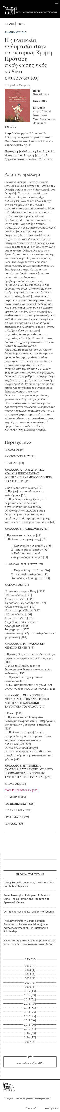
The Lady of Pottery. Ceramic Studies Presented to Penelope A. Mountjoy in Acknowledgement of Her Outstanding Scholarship (26, 926)
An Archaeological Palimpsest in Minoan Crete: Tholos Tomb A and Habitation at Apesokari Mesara (27, 899)
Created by (50, 1108)
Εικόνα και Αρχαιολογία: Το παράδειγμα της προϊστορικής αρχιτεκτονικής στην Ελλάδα (29, 942)
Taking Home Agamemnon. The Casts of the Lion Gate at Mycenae (29, 884)
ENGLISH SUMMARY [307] (21, 790)
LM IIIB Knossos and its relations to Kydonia (29, 911)
